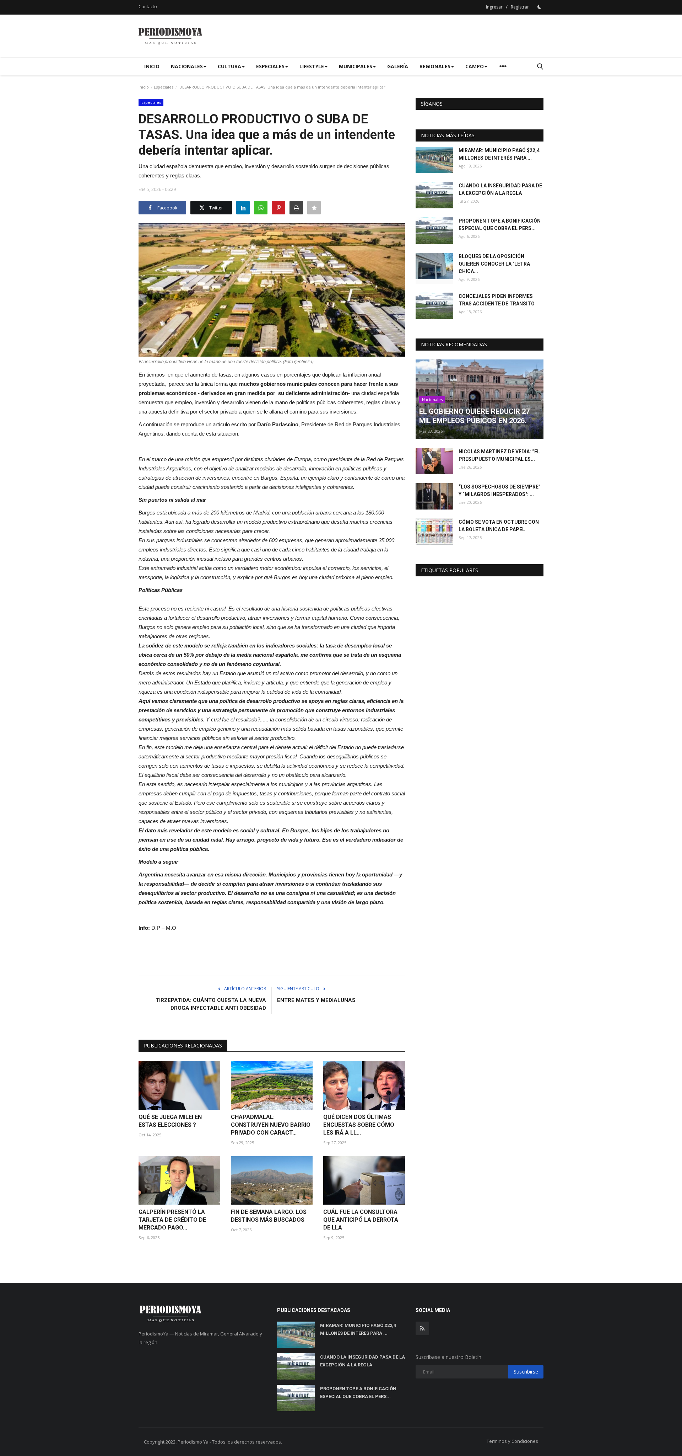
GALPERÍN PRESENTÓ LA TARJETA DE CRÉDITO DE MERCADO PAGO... (172, 1220)
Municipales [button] (355, 66)
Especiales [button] (270, 66)
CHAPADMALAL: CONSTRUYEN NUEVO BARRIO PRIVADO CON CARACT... (270, 1125)
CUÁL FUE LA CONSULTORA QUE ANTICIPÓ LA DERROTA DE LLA (360, 1220)
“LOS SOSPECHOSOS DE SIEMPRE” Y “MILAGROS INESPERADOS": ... (500, 490)
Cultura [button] (229, 66)
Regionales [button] (435, 66)
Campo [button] (474, 66)
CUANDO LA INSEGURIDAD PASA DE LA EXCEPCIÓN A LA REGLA (500, 189)
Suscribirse (526, 1371)
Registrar (520, 7)
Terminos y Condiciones (512, 1441)
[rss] (422, 1328)
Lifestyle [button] (311, 66)
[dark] (539, 6)
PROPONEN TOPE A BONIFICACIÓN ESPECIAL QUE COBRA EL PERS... (500, 224)
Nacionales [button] (187, 66)
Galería (397, 66)
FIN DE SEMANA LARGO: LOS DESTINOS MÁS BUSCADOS (269, 1216)
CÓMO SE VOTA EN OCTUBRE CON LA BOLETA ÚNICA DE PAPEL (499, 525)
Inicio (151, 66)
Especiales (163, 87)
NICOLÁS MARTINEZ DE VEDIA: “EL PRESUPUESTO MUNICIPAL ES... (499, 455)
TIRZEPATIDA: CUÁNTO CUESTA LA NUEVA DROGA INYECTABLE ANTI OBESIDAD (211, 1004)
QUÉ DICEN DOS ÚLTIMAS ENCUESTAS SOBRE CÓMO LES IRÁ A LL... (358, 1125)
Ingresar (494, 7)
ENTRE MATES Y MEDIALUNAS (316, 1000)
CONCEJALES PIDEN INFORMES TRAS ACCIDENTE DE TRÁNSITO (497, 299)
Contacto (148, 7)
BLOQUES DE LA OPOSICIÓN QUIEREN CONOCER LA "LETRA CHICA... (494, 264)
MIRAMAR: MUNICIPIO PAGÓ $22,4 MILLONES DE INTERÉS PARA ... (499, 154)
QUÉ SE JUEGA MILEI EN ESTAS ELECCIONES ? (170, 1121)
